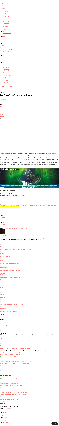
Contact (3, 419)
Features (3, 4)
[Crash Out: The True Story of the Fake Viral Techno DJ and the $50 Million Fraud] (15, 361)
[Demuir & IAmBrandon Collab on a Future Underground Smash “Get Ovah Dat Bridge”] (15, 387)
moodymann (3, 222)
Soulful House (6, 23)
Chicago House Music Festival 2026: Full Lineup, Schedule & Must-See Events (13, 354)
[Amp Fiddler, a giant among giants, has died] (5, 285)
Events (3, 8)
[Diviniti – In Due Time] (5, 292)
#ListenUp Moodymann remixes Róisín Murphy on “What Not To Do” (11, 304)
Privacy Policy (4, 420)
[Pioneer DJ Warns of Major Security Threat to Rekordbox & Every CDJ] (13, 343)
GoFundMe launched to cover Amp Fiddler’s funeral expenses (10, 277)
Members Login (4, 36)
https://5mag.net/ (3, 236)
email (40, 239)
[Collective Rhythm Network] (5, 252)
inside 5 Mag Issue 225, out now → (50, 320)
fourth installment (42, 151)
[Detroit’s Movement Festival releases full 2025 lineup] (10, 259)
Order (1, 338)
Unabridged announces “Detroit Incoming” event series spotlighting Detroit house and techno (16, 249)
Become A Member (4, 38)
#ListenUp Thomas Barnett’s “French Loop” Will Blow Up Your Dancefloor (16, 228)
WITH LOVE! (3, 333)
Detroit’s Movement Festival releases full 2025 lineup (9, 263)
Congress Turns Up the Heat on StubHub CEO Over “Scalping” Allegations (13, 394)
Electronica (6, 19)
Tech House (6, 26)
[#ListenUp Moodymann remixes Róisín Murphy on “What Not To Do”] (7, 299)
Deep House (6, 16)
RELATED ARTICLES (4, 242)
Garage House (6, 21)
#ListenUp (2, 301)
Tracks (3, 3)
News (3, 1)
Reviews (3, 92)
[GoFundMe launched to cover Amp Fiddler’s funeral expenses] (2, 273)
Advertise (4, 415)
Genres (3, 9)
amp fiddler (3, 217)
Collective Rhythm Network (5, 256)
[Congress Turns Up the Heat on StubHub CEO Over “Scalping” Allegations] (13, 392)
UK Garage (6, 29)
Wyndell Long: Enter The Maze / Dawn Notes (13, 226)
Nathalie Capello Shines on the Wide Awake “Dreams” (9, 399)
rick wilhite (3, 224)
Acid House (6, 11)
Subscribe (4, 414)
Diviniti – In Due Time (3, 297)
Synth (5, 24)
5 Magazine (4, 412)
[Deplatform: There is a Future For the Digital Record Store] (9, 383)
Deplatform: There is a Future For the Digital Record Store (11, 385)
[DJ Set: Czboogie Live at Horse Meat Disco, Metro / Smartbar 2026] (8, 356)
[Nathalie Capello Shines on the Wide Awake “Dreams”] (5, 397)
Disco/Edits (6, 18)
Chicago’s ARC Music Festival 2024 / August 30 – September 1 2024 (11, 270)
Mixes (3, 6)
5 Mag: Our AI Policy (6, 422)
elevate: (2, 319)
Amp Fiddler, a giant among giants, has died (7, 290)
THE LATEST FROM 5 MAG (6, 375)
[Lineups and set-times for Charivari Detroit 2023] (6, 306)
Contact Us (3, 45)
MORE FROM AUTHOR (13, 242)
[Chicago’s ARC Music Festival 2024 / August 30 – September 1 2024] (5, 266)
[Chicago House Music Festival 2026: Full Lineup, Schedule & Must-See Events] (10, 352)
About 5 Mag (4, 417)
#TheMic (2, 294)
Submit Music (4, 43)
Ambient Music (6, 13)
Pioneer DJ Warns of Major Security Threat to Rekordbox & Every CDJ (15, 348)
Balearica (5, 14)
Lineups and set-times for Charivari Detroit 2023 (8, 311)
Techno (5, 28)
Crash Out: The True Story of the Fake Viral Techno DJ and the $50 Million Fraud (15, 363)
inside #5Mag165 (24, 205)
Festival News (3, 267)
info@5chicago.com (8, 408)
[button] (54, 423)
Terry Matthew (3, 99)
